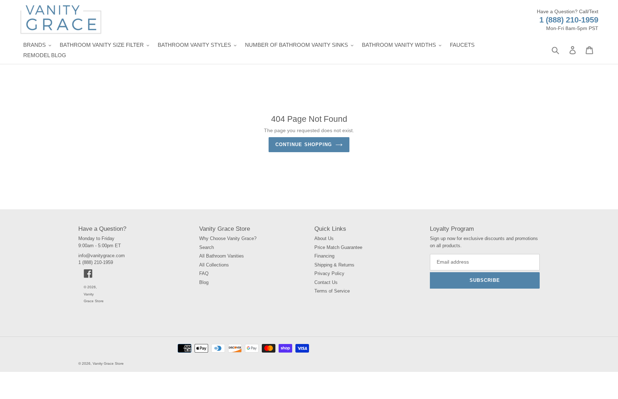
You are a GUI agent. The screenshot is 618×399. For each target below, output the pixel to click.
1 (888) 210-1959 (568, 19)
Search (206, 247)
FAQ (204, 273)
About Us (324, 238)
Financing (324, 256)
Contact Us (326, 282)
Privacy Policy (329, 273)
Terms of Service (332, 291)
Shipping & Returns (334, 265)
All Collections (214, 265)
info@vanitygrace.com (101, 255)
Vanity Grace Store (108, 363)
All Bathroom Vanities (221, 256)
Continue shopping (303, 144)
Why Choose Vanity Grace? (227, 238)
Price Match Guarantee (338, 247)
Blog (204, 282)
